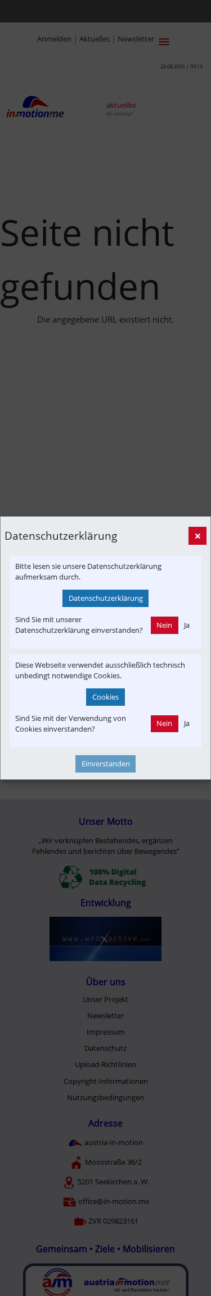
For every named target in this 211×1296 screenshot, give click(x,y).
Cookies (105, 697)
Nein (164, 625)
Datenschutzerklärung (106, 598)
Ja (187, 625)
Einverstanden (106, 764)
